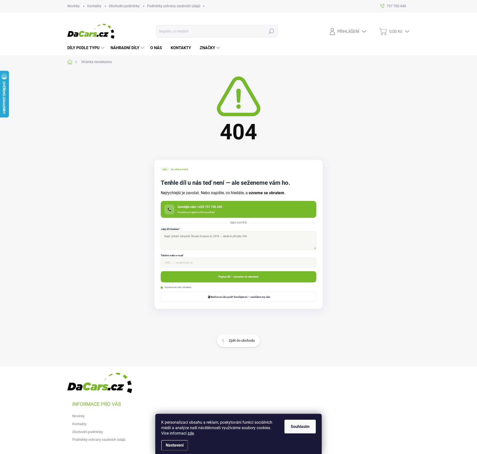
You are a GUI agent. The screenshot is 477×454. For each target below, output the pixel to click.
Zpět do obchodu (242, 340)
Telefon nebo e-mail (172, 255)
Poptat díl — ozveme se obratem (238, 276)
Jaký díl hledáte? (170, 229)
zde (191, 433)
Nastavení (175, 445)
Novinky (73, 6)
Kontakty (94, 6)
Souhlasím (300, 426)
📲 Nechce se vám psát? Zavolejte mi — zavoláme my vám (238, 297)
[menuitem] (86, 47)
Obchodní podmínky (124, 6)
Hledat (271, 31)
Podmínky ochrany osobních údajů (173, 6)
